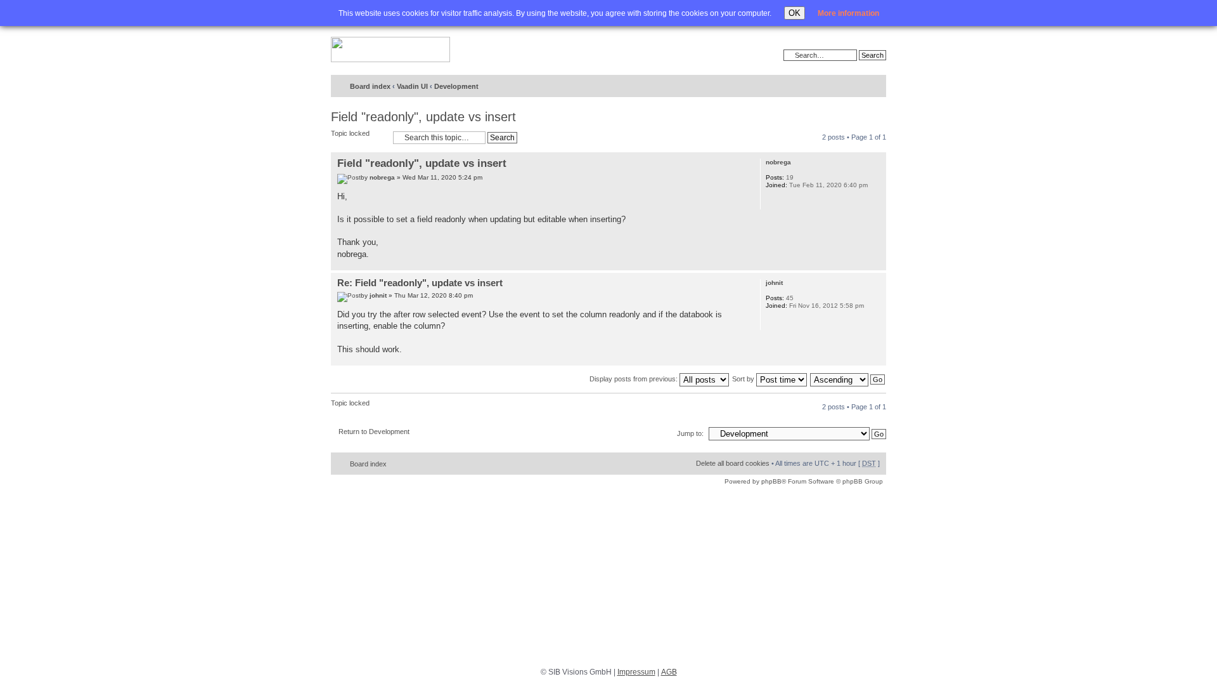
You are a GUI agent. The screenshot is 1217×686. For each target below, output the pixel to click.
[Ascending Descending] (848, 379)
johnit (378, 295)
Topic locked (350, 133)
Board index (370, 86)
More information (848, 13)
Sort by (744, 379)
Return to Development (373, 431)
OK (795, 13)
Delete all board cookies (732, 463)
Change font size (850, 87)
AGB (669, 672)
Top (876, 263)
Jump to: (690, 433)
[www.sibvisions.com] (390, 50)
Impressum (636, 672)
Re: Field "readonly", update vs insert (420, 282)
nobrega (382, 177)
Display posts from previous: (634, 379)
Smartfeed (874, 86)
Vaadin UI (412, 86)
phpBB (771, 481)
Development (456, 86)
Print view (831, 87)
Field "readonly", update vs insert (423, 117)
